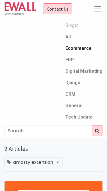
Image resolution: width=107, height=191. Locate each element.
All (68, 37)
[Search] (97, 130)
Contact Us (57, 9)
